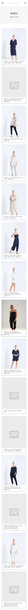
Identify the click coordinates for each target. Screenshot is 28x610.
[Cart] (25, 3)
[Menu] (2, 3)
